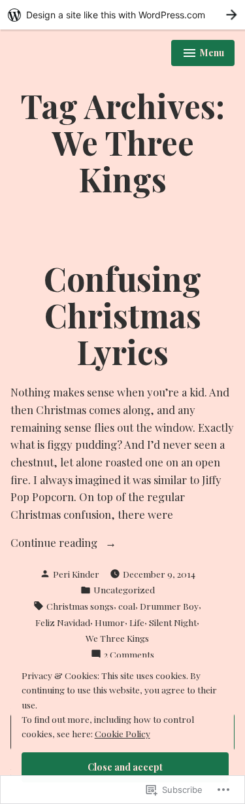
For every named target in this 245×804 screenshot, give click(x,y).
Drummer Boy (169, 606)
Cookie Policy (122, 733)
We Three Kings (117, 638)
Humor (110, 622)
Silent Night (173, 622)
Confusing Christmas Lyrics (122, 314)
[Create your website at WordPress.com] (122, 14)
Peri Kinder (76, 574)
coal (126, 606)
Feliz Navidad (62, 622)
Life (136, 622)
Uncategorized (124, 589)
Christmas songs (80, 606)
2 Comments (129, 654)
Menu (203, 54)
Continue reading (55, 542)
